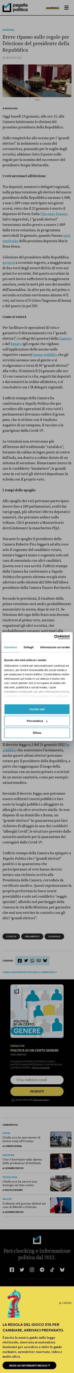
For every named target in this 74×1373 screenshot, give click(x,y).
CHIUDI (66, 1303)
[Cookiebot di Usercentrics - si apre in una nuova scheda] (54, 637)
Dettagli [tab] (29, 647)
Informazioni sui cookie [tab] (55, 647)
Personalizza (35, 720)
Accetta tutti (37, 709)
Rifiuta (37, 732)
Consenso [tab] (10, 647)
